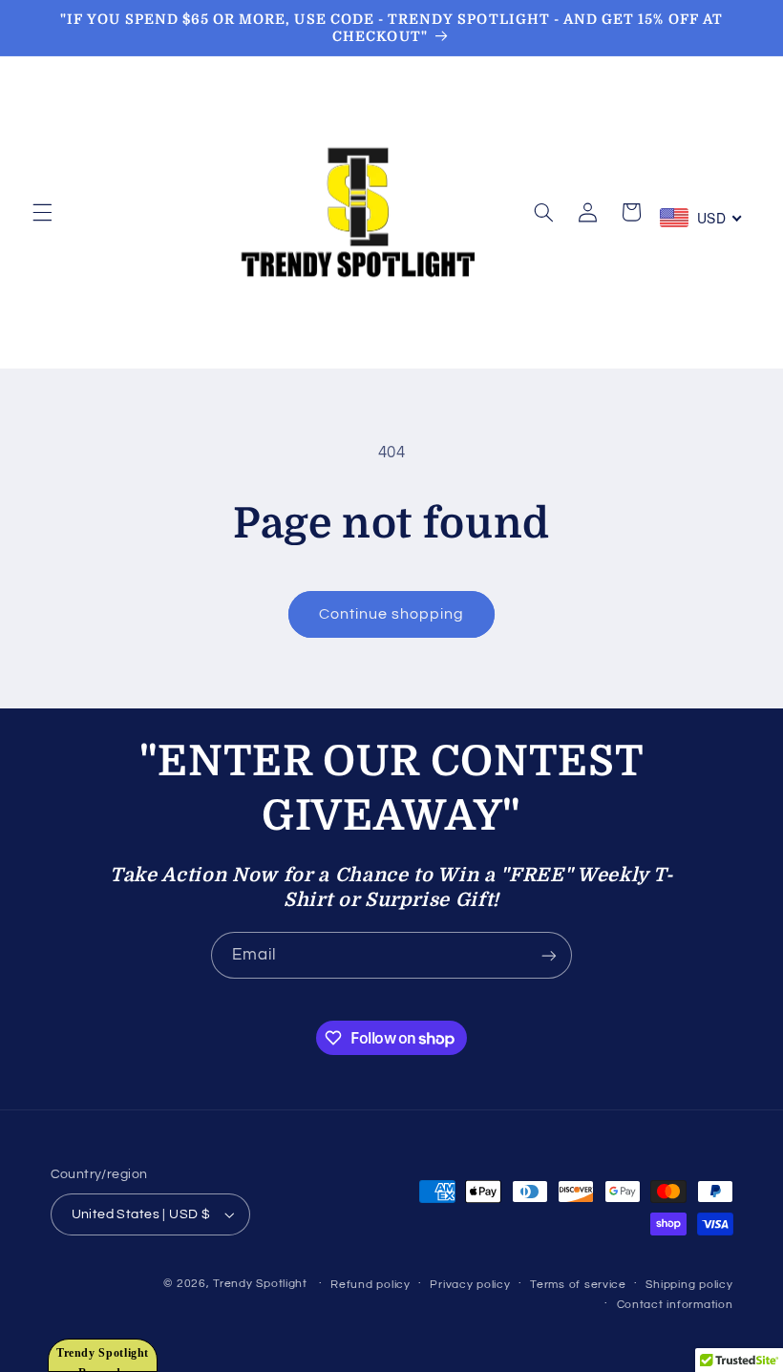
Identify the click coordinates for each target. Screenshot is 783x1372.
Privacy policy (470, 1284)
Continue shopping (392, 614)
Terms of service (578, 1284)
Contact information (675, 1304)
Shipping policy (688, 1284)
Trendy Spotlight (260, 1283)
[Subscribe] (549, 955)
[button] (42, 212)
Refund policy (370, 1284)
